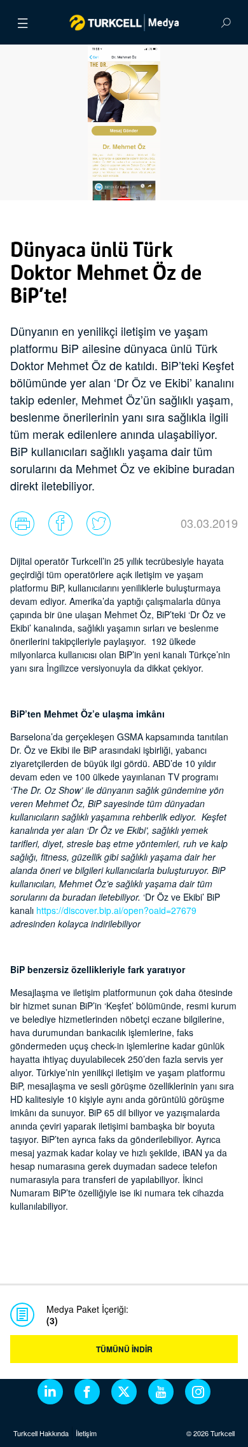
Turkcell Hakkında (41, 1433)
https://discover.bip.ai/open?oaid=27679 (116, 910)
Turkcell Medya (124, 22)
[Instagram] (197, 1391)
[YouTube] (161, 1391)
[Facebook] (87, 1391)
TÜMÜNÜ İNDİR (124, 1349)
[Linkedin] (50, 1391)
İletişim (86, 1433)
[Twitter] (124, 1391)
